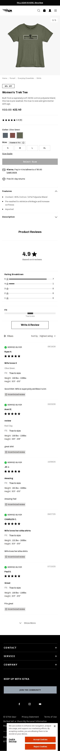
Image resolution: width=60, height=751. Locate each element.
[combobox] (44, 336)
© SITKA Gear (9, 717)
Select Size (30, 161)
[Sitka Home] (16, 10)
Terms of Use (50, 717)
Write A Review (30, 325)
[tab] (30, 191)
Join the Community (30, 690)
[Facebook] (20, 704)
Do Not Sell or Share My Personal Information (25, 721)
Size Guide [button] (7, 154)
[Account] (50, 10)
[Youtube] (41, 704)
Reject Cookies (40, 746)
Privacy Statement (30, 717)
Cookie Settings (12, 740)
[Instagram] (30, 704)
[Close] (55, 726)
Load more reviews (30, 623)
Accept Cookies (40, 739)
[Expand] (56, 217)
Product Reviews (30, 231)
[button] (17, 142)
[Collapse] (56, 191)
